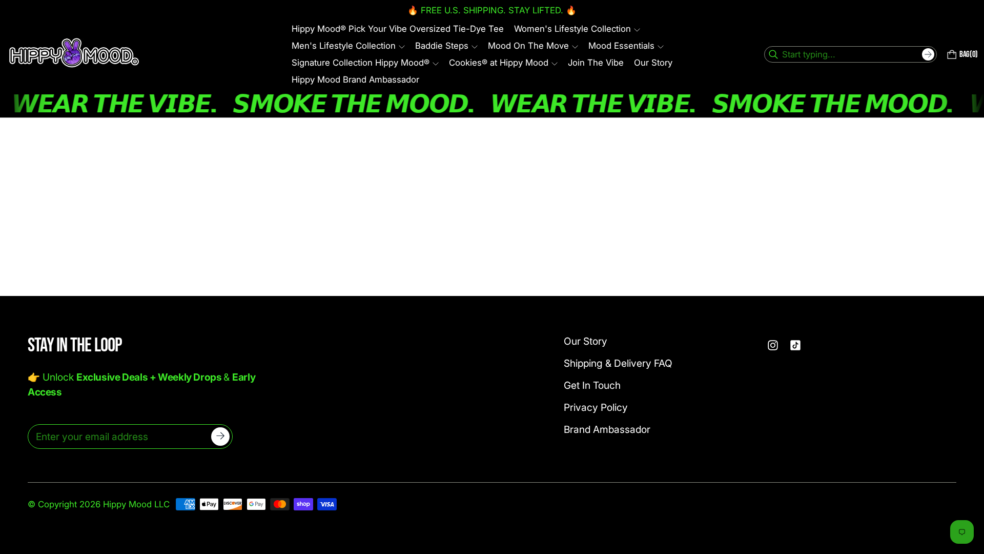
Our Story (585, 341)
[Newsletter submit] (220, 436)
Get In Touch (592, 385)
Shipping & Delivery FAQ (618, 363)
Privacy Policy (596, 407)
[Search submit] (928, 54)
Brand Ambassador (607, 429)
